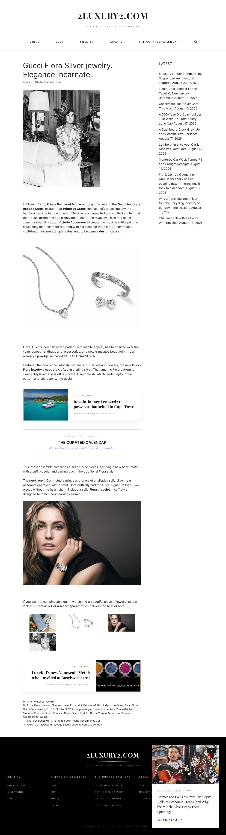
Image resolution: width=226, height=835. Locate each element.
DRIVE (35, 42)
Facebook (145, 785)
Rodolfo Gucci (88, 713)
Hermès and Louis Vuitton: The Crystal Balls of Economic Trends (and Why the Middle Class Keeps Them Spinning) (185, 804)
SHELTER (87, 42)
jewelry (42, 356)
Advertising (15, 792)
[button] (43, 42)
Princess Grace (43, 713)
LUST (60, 42)
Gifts (30, 701)
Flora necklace (60, 705)
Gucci (100, 705)
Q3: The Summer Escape (110, 798)
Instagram (145, 792)
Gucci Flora (131, 705)
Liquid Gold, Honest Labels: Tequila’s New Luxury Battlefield (178, 93)
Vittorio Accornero (109, 713)
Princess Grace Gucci (66, 713)
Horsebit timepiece (104, 709)
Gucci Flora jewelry (34, 709)
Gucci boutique (114, 705)
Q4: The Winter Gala (108, 805)
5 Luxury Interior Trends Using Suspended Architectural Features (180, 78)
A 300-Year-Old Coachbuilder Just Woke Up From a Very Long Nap (180, 119)
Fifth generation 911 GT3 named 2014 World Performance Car (63, 720)
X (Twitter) (145, 798)
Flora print (76, 705)
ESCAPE (116, 42)
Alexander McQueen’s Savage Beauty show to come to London (64, 724)
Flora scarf (89, 705)
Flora (30, 705)
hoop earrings (83, 709)
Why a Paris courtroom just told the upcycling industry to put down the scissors (179, 203)
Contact (13, 798)
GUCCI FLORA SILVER (60, 709)
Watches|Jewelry (44, 701)
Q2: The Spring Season (109, 792)
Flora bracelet (42, 705)
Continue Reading (170, 820)
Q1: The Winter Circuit (109, 785)
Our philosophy (18, 785)
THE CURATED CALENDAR (159, 42)
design (104, 231)
